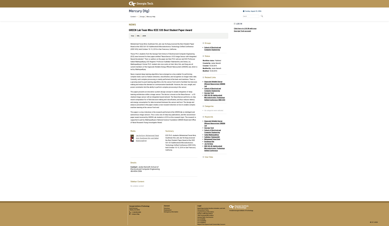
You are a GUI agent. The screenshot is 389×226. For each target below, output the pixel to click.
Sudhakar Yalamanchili (212, 137)
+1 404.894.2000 (136, 212)
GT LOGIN (375, 222)
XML (138, 36)
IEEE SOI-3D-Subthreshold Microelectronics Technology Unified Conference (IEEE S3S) (214, 97)
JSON (144, 36)
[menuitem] (142, 16)
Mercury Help (151, 17)
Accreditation (201, 222)
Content (133, 17)
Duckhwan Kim (209, 142)
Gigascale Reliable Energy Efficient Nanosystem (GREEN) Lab (214, 84)
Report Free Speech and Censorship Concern (211, 224)
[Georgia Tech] (144, 4)
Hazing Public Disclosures (205, 217)
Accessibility (201, 219)
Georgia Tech (209, 93)
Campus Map (135, 214)
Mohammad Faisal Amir (212, 139)
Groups (142, 17)
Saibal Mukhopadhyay (211, 135)
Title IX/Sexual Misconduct (205, 215)
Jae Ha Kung (208, 144)
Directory (167, 208)
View (132, 36)
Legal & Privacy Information (205, 212)
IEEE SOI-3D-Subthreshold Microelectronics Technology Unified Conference (214, 148)
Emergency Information (171, 212)
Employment (167, 210)
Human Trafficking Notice (205, 213)
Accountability (201, 221)
